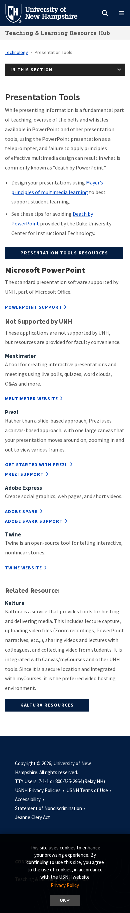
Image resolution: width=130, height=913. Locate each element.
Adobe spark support (34, 521)
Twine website (23, 568)
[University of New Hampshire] (46, 12)
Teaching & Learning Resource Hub (57, 33)
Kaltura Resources (47, 705)
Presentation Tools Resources (64, 253)
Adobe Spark (21, 511)
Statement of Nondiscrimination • (51, 808)
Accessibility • (30, 799)
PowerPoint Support (33, 307)
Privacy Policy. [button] (65, 885)
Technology (16, 52)
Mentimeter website (31, 399)
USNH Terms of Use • (89, 790)
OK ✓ (65, 900)
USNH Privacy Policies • (40, 790)
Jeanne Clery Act (32, 817)
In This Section (31, 70)
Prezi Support (24, 474)
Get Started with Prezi (36, 464)
